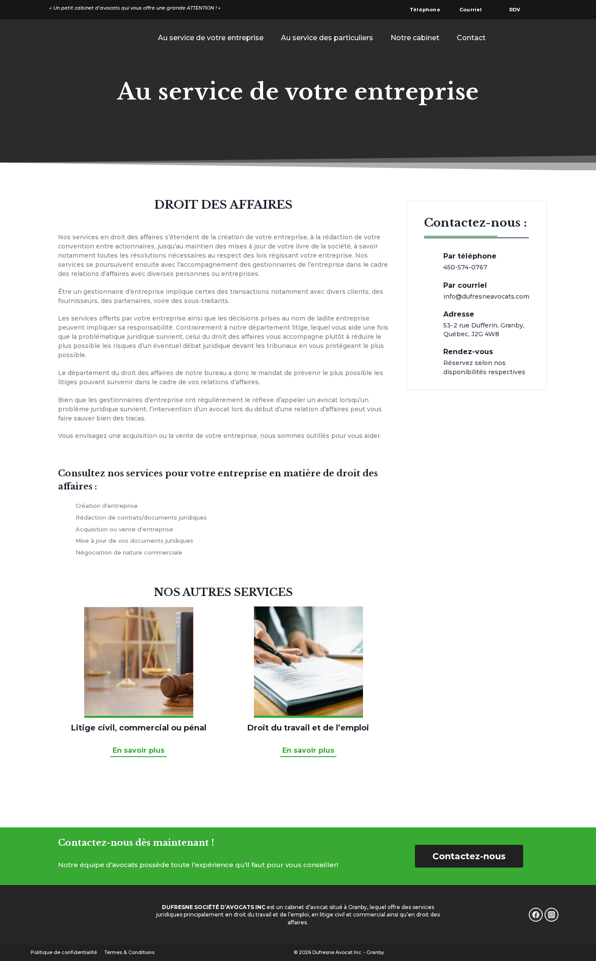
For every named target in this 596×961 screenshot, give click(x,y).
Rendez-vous (468, 352)
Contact (471, 38)
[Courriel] (450, 9)
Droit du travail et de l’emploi (308, 728)
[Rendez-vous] (429, 360)
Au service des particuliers (327, 38)
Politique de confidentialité (64, 952)
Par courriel (465, 285)
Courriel (470, 10)
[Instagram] (551, 915)
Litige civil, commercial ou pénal (138, 728)
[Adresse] (429, 322)
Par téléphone (470, 256)
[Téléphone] (400, 9)
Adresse (458, 314)
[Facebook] (536, 915)
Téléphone (425, 10)
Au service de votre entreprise (211, 38)
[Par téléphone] (429, 259)
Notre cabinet (414, 38)
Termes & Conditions (129, 952)
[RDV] (500, 9)
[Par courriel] (429, 288)
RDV (515, 10)
